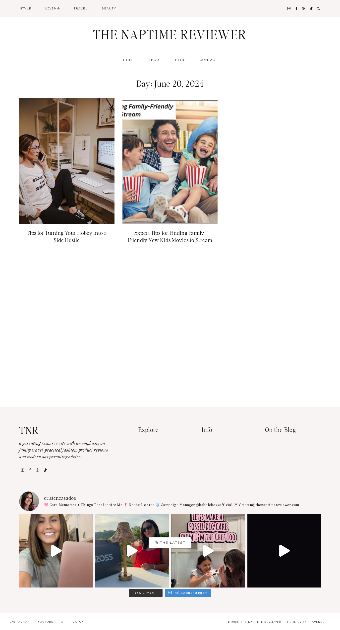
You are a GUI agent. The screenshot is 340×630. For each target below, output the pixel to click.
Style (26, 8)
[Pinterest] (303, 8)
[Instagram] (288, 8)
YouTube (46, 621)
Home (129, 60)
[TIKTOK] (311, 8)
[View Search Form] (318, 8)
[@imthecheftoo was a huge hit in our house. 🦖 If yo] (208, 551)
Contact (208, 60)
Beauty (108, 8)
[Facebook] (296, 8)
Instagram (20, 621)
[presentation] (66, 161)
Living (52, 8)
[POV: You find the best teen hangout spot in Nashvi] (284, 551)
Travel (81, 8)
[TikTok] (45, 470)
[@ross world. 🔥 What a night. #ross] (132, 551)
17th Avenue (314, 622)
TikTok (77, 621)
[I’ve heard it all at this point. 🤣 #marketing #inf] (56, 551)
